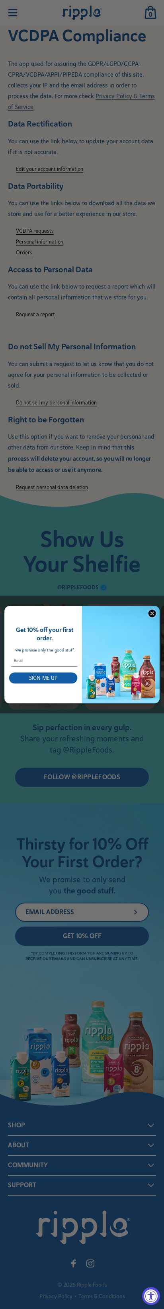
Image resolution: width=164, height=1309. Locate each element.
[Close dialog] (152, 613)
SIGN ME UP (43, 677)
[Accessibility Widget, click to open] (151, 1296)
